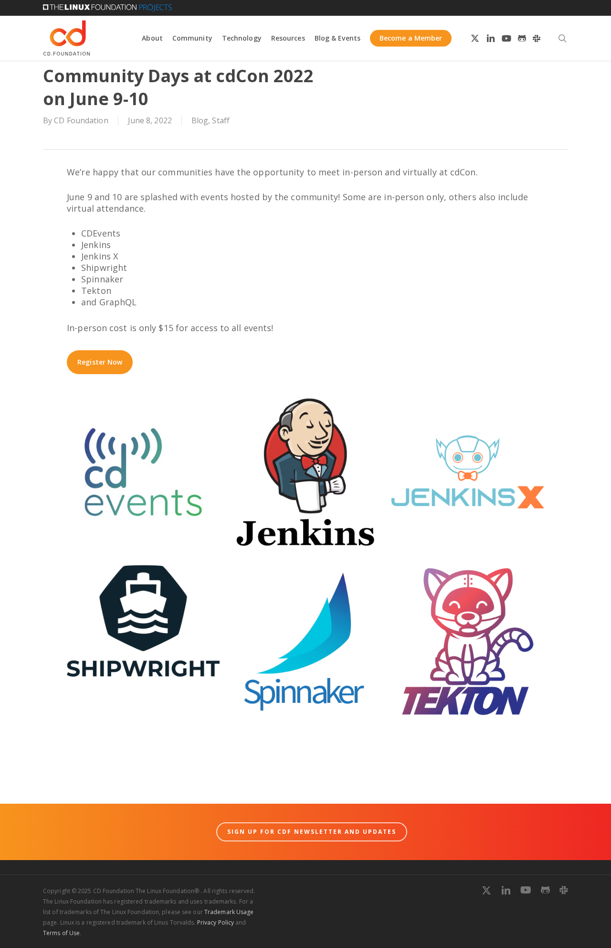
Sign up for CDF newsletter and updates (311, 832)
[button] (100, 362)
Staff (221, 120)
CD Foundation (81, 120)
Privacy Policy (215, 922)
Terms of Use (61, 933)
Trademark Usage (229, 912)
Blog (199, 120)
